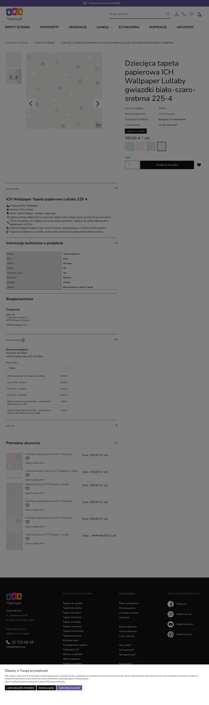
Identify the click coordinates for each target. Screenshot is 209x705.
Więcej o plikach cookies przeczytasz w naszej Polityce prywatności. (35, 681)
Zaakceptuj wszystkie (69, 687)
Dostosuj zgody (46, 687)
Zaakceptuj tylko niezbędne (20, 687)
